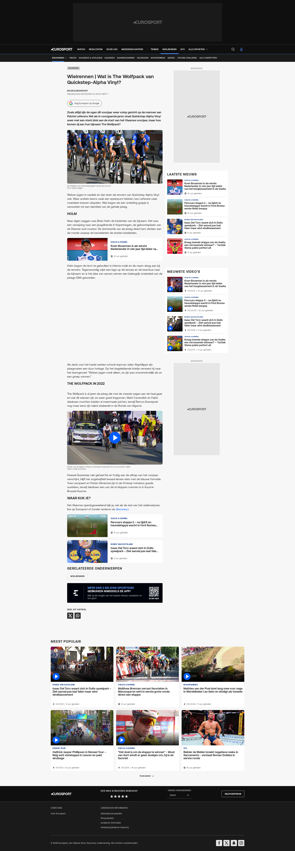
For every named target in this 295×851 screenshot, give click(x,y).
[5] (126, 796)
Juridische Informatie (111, 823)
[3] (119, 796)
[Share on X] (70, 616)
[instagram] (241, 843)
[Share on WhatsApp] (78, 616)
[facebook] (219, 843)
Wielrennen (73, 68)
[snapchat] (234, 843)
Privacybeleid (107, 818)
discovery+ (122, 509)
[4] (123, 796)
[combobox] (179, 795)
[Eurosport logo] (61, 49)
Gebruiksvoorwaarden (111, 813)
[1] (112, 796)
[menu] (233, 49)
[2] (115, 796)
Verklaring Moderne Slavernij (115, 827)
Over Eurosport (58, 813)
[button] (115, 437)
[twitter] (226, 843)
